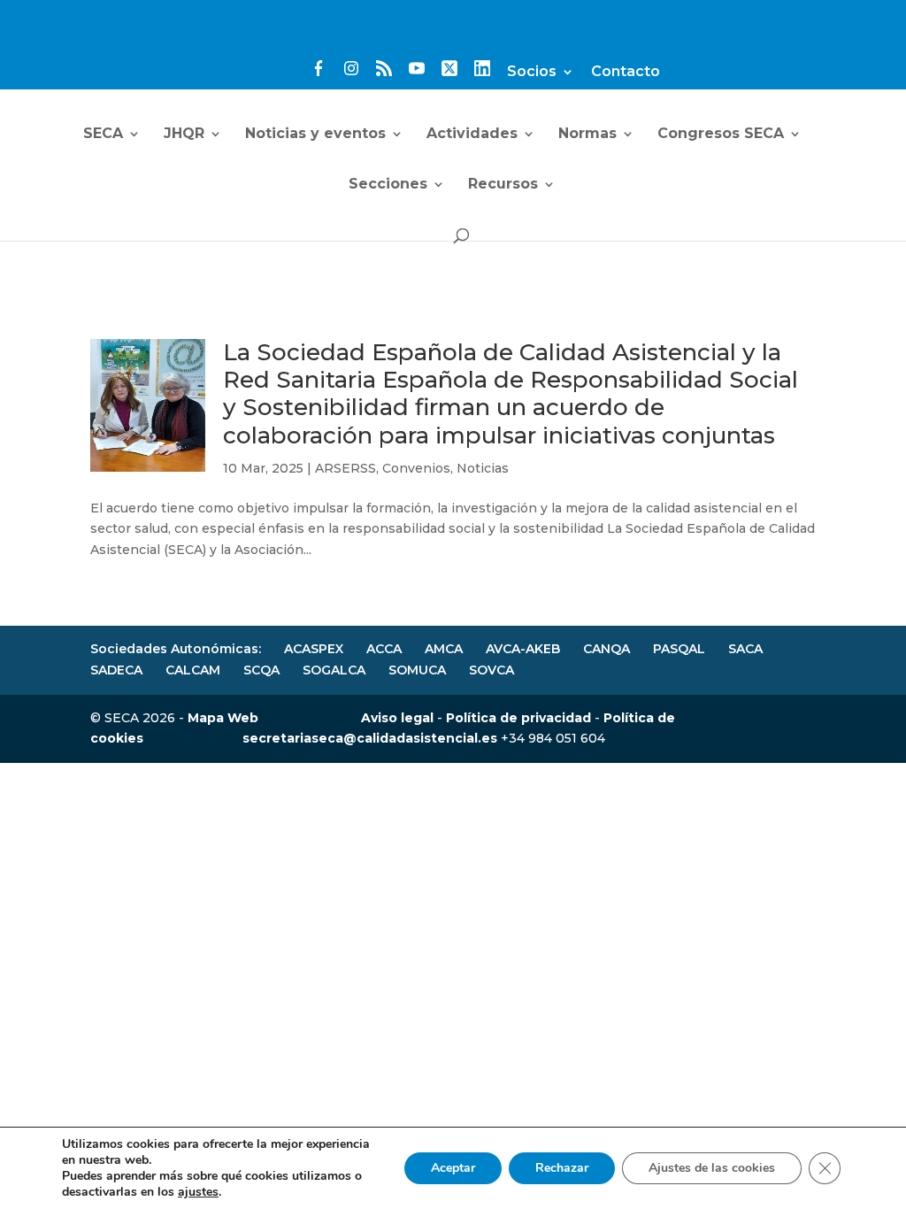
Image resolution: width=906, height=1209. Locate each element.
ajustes (198, 1192)
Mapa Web (223, 718)
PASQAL (679, 649)
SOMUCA (417, 670)
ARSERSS (345, 468)
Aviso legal (397, 718)
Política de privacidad (518, 718)
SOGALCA (334, 670)
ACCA (384, 649)
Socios (532, 72)
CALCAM (192, 670)
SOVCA (491, 670)
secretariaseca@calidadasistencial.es (369, 738)
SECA (103, 134)
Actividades (472, 134)
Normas (587, 134)
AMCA (444, 649)
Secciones (388, 185)
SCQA (261, 670)
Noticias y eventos (315, 134)
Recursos (503, 185)
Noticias (483, 468)
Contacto (625, 72)
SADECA (116, 670)
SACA (745, 649)
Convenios (416, 468)
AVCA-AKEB (523, 649)
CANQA (606, 649)
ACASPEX (313, 649)
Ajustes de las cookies (712, 1167)
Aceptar (453, 1167)
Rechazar (561, 1167)
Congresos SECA (720, 134)
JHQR (184, 134)
